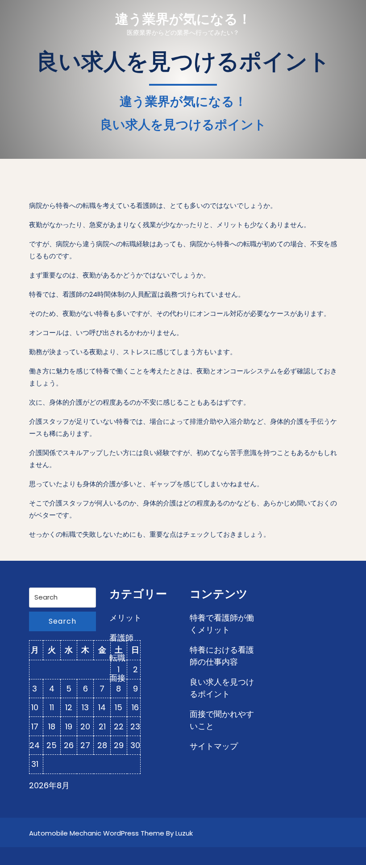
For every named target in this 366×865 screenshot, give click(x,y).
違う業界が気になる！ (183, 19)
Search (62, 621)
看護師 (121, 637)
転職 (117, 657)
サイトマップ (214, 746)
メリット (125, 617)
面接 (117, 677)
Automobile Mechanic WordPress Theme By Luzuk (111, 833)
